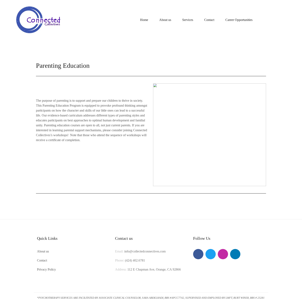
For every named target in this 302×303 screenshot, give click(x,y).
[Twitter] (210, 254)
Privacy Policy (46, 269)
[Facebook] (198, 254)
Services (187, 20)
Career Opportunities (238, 20)
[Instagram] (223, 254)
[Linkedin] (235, 254)
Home (144, 20)
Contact (209, 20)
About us (165, 20)
